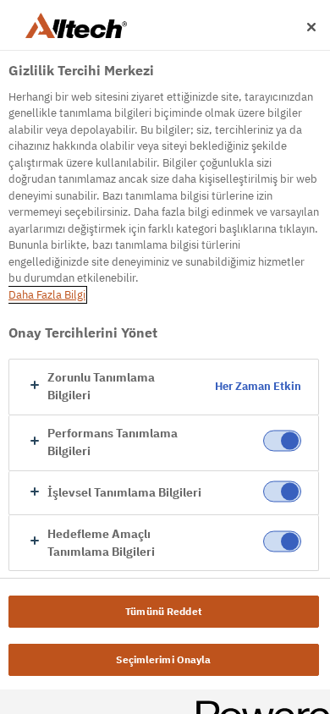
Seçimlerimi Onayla (163, 659)
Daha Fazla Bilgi (46, 295)
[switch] (282, 441)
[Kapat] (311, 27)
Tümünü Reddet (163, 611)
